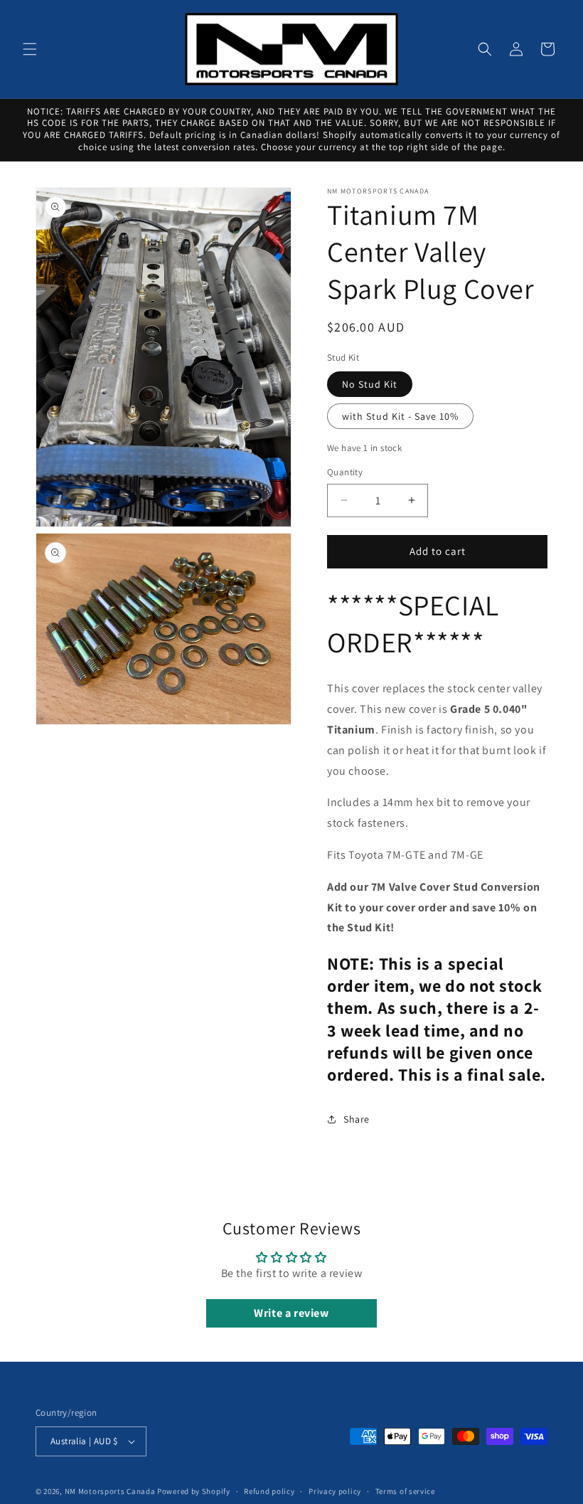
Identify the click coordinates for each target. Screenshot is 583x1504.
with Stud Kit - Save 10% (400, 416)
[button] (30, 49)
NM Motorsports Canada (110, 1491)
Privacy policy (335, 1491)
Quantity (345, 472)
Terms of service (405, 1491)
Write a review (291, 1313)
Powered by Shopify (193, 1491)
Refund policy (269, 1491)
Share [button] (356, 1119)
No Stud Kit (369, 384)
